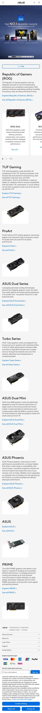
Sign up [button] (35, 672)
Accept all (31, 709)
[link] (21, 2)
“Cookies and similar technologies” (22, 699)
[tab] (9, 57)
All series (24, 630)
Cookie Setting (21, 704)
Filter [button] (22, 66)
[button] (3, 3)
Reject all (11, 709)
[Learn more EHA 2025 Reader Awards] (21, 59)
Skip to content (1, 6)
